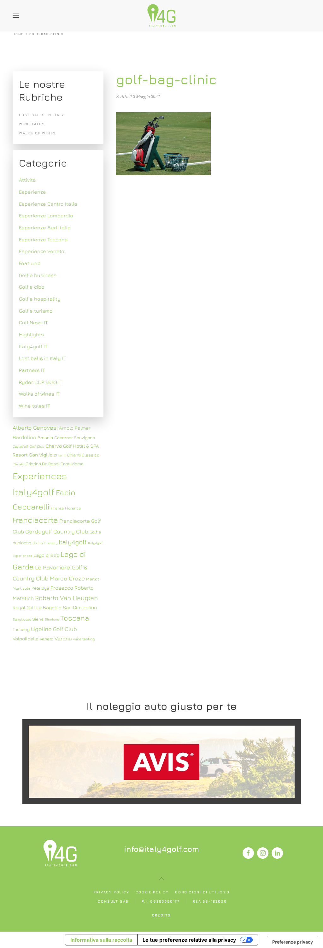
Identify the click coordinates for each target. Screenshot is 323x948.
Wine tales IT (34, 406)
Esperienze (32, 192)
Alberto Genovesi (35, 427)
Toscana (74, 618)
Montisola (21, 588)
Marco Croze (67, 578)
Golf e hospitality (40, 299)
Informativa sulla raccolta (101, 940)
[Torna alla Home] (161, 16)
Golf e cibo (31, 287)
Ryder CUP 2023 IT (40, 382)
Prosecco (61, 588)
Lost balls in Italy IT (42, 358)
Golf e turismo (36, 311)
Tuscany (21, 629)
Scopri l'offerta (161, 761)
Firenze (57, 508)
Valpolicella (25, 638)
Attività (27, 180)
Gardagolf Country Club (56, 531)
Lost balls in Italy (41, 115)
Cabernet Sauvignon (74, 437)
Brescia (45, 437)
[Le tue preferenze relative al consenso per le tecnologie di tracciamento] (292, 942)
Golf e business (37, 275)
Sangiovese (22, 619)
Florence (73, 508)
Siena (38, 618)
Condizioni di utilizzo (202, 892)
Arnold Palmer (75, 428)
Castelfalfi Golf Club (28, 446)
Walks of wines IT (39, 394)
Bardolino (24, 437)
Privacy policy (111, 892)
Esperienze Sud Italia (45, 227)
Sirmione (52, 619)
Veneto (46, 638)
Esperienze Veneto (41, 251)
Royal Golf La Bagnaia (37, 607)
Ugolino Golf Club (54, 629)
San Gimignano (80, 607)
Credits (161, 915)
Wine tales (32, 124)
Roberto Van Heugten (66, 597)
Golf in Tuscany (44, 543)
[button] (16, 16)
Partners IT (32, 370)
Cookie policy (152, 892)
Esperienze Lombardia (46, 215)
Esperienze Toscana (43, 239)
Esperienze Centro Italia (48, 204)
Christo (18, 464)
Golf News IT (33, 322)
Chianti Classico (83, 454)
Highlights (31, 334)
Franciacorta (35, 519)
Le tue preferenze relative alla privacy (189, 940)
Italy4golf (73, 541)
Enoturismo (72, 463)
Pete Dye (40, 588)
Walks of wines (37, 133)
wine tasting (84, 639)
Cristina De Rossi (42, 463)
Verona (63, 638)
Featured (30, 263)
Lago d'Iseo (46, 555)
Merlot (92, 578)
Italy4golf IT (33, 346)
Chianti (60, 455)
